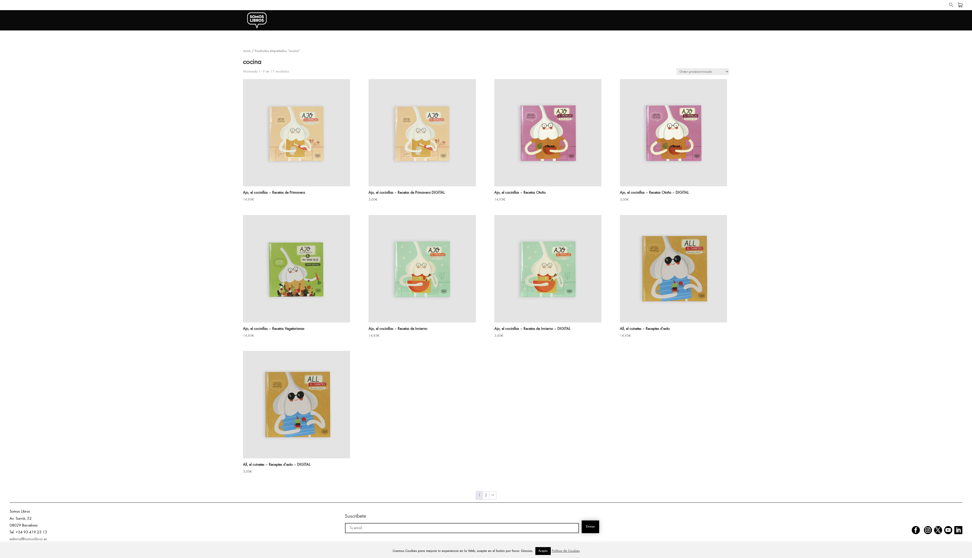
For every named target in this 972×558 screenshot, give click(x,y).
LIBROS (688, 21)
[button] (951, 6)
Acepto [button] (543, 551)
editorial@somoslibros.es (28, 539)
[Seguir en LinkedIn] (958, 530)
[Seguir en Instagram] (928, 530)
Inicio (247, 51)
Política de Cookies (566, 551)
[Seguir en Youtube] (948, 530)
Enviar (590, 527)
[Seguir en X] (938, 530)
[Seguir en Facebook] (916, 530)
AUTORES (717, 21)
